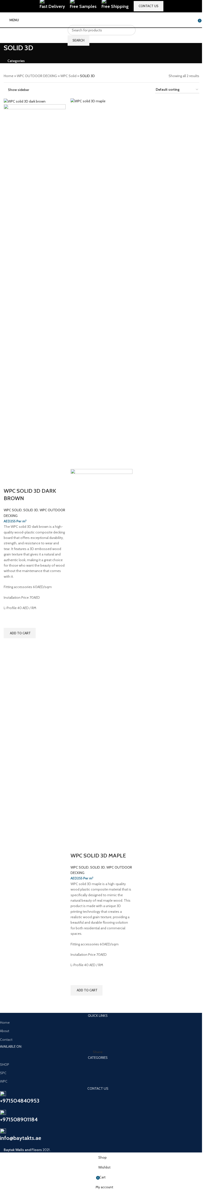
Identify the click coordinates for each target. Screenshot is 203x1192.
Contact (6, 1039)
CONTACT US (148, 6)
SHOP (4, 1064)
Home (5, 1022)
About (4, 1031)
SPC (3, 1073)
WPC (3, 1081)
